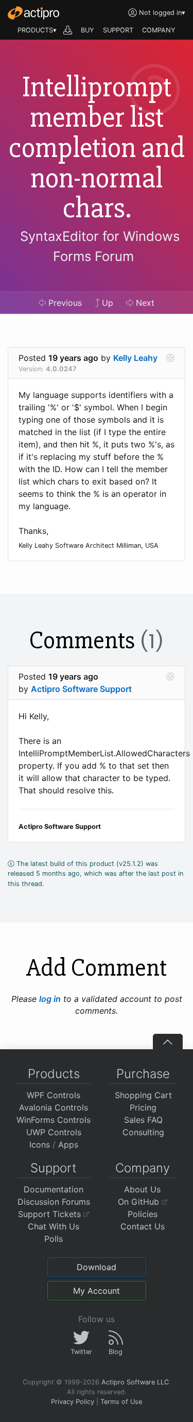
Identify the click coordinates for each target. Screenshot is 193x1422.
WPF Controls (53, 1095)
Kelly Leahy (135, 358)
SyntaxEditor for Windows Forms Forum (100, 246)
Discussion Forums (53, 1201)
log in (50, 999)
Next (143, 303)
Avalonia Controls (53, 1107)
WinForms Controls (53, 1120)
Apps (68, 1144)
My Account (96, 1291)
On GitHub (140, 1201)
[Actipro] (33, 13)
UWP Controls (53, 1132)
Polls (53, 1239)
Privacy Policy (72, 1402)
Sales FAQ (143, 1120)
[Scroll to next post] (170, 358)
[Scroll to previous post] (170, 676)
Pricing (143, 1107)
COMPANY (159, 30)
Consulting (143, 1132)
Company (142, 1167)
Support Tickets (50, 1214)
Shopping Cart (143, 1095)
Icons (39, 1144)
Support (53, 1167)
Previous (64, 303)
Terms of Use (121, 1402)
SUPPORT (118, 30)
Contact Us (142, 1226)
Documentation (53, 1189)
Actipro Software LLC (135, 1382)
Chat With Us (53, 1226)
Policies (142, 1214)
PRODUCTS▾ (37, 30)
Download (96, 1267)
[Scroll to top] (168, 1041)
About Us (142, 1189)
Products (54, 1073)
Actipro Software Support (81, 689)
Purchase (143, 1073)
